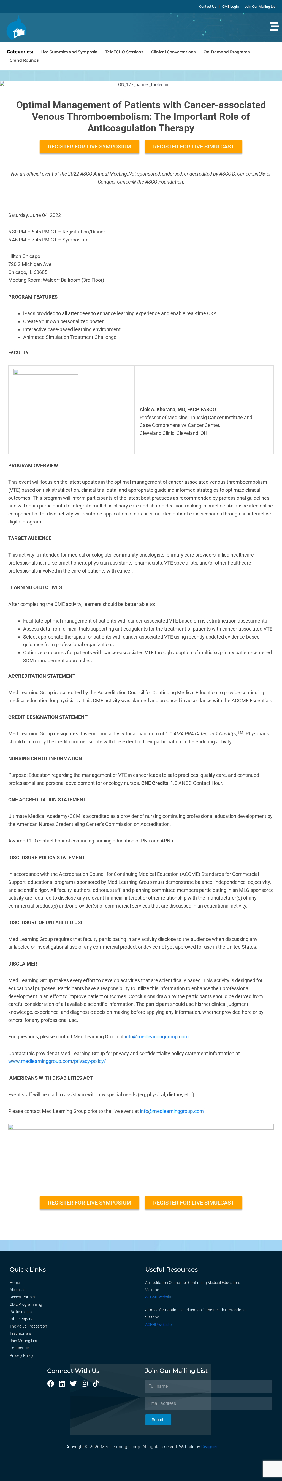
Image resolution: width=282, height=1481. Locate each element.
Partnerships (21, 1311)
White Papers (21, 1319)
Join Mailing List (23, 1341)
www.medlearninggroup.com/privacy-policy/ (57, 1061)
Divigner (209, 1446)
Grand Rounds (24, 60)
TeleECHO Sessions (124, 51)
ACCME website (158, 1297)
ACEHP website (158, 1324)
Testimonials (20, 1333)
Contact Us (19, 1348)
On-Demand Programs (227, 51)
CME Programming (26, 1304)
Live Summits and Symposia (68, 51)
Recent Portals (22, 1297)
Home (15, 1282)
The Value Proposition (28, 1326)
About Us (17, 1290)
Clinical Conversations (173, 51)
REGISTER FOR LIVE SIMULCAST (193, 146)
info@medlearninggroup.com (157, 1036)
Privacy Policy (21, 1355)
